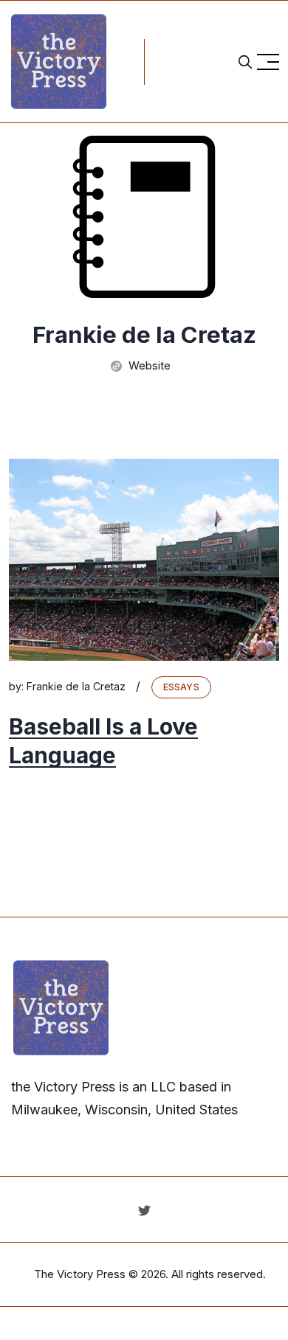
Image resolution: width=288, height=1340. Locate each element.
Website (148, 365)
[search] (245, 62)
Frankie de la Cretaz (76, 686)
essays (181, 686)
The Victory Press (80, 1274)
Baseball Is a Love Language (103, 740)
